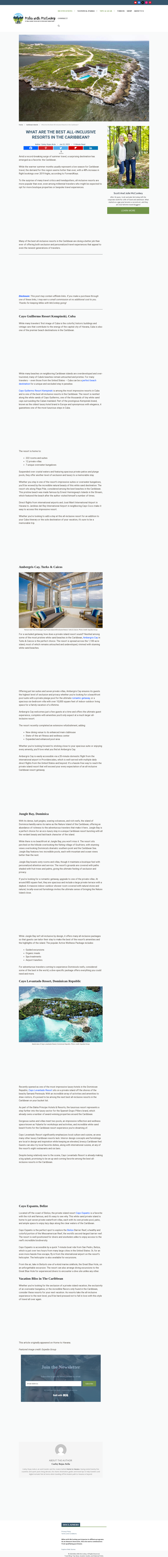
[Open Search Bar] (59, 26)
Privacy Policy (66, 1531)
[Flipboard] (75, 148)
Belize (70, 1230)
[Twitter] (60, 148)
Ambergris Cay (90, 637)
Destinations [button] (65, 11)
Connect (63, 18)
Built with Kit (60, 1395)
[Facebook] (31, 148)
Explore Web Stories (68, 1549)
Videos (121, 11)
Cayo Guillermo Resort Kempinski (36, 390)
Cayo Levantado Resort (40, 1090)
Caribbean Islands (32, 125)
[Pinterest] (46, 148)
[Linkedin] (90, 148)
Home (21, 125)
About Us (139, 11)
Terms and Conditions (69, 1534)
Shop (129, 11)
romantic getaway (81, 698)
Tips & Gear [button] (106, 11)
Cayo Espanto (82, 1213)
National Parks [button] (86, 11)
